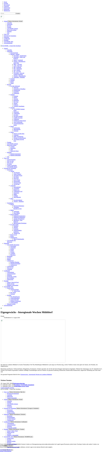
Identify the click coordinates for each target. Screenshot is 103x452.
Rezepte (9, 25)
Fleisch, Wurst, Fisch (12, 431)
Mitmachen (10, 396)
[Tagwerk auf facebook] (2, 18)
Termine (9, 27)
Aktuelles (9, 22)
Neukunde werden (11, 427)
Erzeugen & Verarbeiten (10, 35)
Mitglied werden (11, 441)
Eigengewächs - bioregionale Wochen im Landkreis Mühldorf (36, 374)
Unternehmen (10, 423)
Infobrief (9, 31)
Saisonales (9, 24)
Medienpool (7, 10)
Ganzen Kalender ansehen (7, 387)
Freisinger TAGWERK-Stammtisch (24, 385)
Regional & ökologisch (13, 393)
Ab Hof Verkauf (11, 419)
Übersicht (6, 6)
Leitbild (9, 433)
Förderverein (10, 438)
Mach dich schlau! (11, 30)
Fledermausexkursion (19, 383)
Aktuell (6, 21)
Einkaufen (6, 37)
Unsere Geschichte (12, 398)
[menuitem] (6, 48)
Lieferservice (10, 420)
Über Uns (6, 34)
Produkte (6, 40)
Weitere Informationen (5, 451)
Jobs (8, 33)
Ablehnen (8, 449)
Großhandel (7, 38)
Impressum (6, 9)
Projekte (9, 439)
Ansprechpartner (11, 425)
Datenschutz (7, 7)
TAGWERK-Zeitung (12, 28)
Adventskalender (8, 43)
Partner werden (11, 413)
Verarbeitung (10, 411)
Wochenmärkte (11, 417)
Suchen (18, 13)
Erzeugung (10, 410)
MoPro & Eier (10, 432)
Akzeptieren (3, 449)
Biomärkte (9, 416)
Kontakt (6, 3)
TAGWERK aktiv (8, 41)
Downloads (7, 5)
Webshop (9, 426)
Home (5, 2)
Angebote (9, 395)
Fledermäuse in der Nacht (22, 386)
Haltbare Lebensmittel (12, 435)
